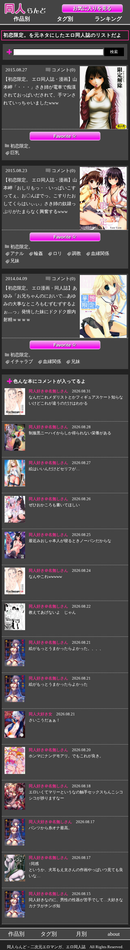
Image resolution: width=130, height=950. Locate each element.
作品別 (22, 19)
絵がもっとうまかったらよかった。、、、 (66, 648)
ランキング (108, 19)
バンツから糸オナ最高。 (50, 828)
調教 (76, 253)
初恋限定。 (21, 145)
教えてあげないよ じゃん (52, 612)
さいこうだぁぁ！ (44, 720)
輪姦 (38, 253)
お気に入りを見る (92, 8)
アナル (17, 253)
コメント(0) (63, 69)
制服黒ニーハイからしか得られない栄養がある (70, 433)
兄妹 (14, 260)
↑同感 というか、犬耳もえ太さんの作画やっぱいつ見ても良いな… (76, 869)
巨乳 (14, 152)
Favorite (63, 136)
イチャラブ (21, 361)
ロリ (57, 253)
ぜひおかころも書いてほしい (54, 505)
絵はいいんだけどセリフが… (54, 469)
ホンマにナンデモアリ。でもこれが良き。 (66, 756)
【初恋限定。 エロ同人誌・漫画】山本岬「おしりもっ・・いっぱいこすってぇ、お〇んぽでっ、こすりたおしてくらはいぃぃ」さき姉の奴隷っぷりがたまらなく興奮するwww (40, 195)
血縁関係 (100, 253)
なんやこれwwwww (45, 576)
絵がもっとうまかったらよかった (58, 684)
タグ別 (65, 19)
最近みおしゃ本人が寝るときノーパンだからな (70, 540)
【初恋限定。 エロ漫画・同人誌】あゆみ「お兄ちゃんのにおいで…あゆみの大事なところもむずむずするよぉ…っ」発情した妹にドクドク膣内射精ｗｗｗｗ (40, 303)
